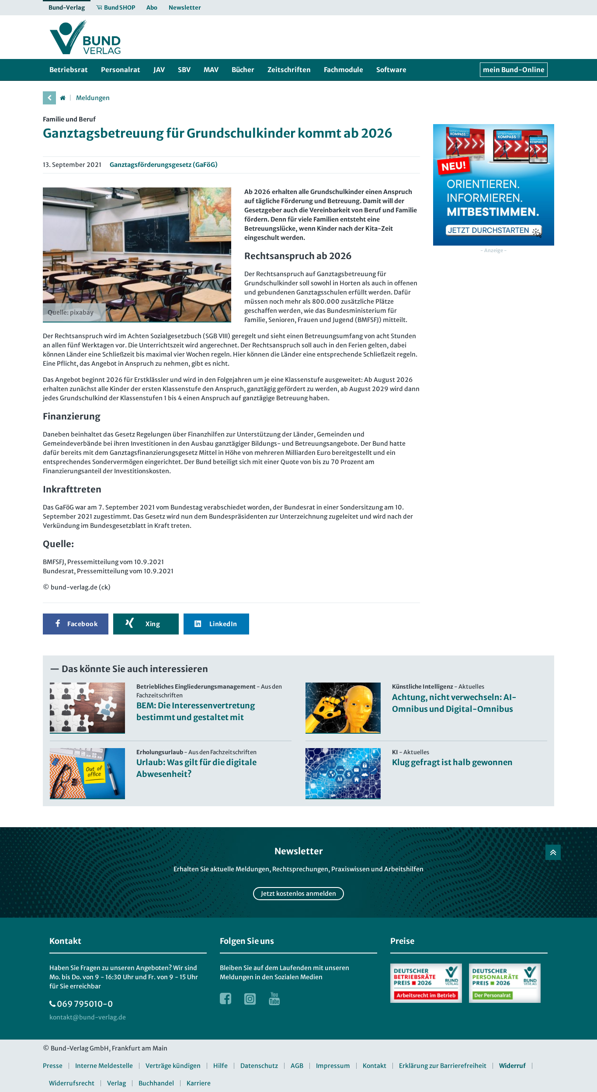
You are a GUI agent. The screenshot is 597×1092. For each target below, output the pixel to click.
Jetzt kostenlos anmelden (298, 894)
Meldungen (93, 98)
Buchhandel (156, 1083)
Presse (52, 1066)
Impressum (333, 1066)
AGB (297, 1066)
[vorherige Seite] (49, 97)
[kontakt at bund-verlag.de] (87, 1017)
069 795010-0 (85, 1004)
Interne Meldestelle (104, 1066)
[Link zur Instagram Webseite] (250, 998)
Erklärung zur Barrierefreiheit (442, 1066)
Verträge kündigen (173, 1066)
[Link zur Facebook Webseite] (225, 998)
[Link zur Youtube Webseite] (274, 998)
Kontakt (374, 1066)
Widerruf (512, 1066)
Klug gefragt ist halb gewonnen (452, 762)
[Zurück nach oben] (553, 852)
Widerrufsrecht (71, 1083)
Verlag (116, 1083)
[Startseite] (62, 97)
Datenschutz (259, 1066)
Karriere (199, 1083)
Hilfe (220, 1066)
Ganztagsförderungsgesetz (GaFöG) (164, 165)
